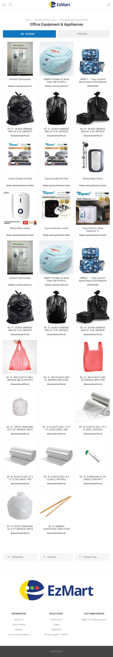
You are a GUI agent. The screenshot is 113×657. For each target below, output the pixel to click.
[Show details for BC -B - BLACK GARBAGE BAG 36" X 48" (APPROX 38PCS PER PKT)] (93, 108)
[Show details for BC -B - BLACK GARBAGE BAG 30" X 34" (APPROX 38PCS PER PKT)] (20, 108)
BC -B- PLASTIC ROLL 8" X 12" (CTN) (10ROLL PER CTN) (20, 479)
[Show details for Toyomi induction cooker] (57, 208)
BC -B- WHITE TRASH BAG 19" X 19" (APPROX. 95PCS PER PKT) (20, 529)
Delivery (19, 629)
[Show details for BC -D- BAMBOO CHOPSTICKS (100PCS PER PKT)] (57, 506)
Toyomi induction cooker (56, 228)
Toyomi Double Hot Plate (20, 178)
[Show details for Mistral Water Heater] (93, 158)
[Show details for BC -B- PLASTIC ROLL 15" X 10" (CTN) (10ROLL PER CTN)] (57, 407)
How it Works (18, 624)
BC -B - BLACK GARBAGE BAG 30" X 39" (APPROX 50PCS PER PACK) (56, 131)
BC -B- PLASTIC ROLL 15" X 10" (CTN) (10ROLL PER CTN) (56, 430)
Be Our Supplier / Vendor (56, 634)
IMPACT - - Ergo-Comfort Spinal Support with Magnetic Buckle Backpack (93, 82)
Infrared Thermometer (20, 79)
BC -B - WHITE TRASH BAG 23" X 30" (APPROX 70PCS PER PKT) (20, 430)
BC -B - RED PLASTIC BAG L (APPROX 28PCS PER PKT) (20, 378)
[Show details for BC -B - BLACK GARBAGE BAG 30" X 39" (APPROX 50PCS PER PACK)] (57, 108)
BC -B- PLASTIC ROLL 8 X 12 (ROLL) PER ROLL (56, 478)
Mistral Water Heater (93, 178)
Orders (56, 624)
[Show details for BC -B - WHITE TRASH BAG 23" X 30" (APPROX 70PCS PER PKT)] (20, 407)
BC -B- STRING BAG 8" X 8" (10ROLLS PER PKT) (93, 478)
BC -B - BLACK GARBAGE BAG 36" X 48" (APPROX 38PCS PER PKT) (92, 131)
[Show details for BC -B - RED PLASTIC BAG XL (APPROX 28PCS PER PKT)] (57, 357)
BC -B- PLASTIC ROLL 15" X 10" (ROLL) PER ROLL (92, 428)
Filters (29, 34)
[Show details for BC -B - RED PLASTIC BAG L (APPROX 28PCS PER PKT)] (20, 357)
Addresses (56, 629)
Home (28, 20)
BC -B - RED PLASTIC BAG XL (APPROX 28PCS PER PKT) (56, 380)
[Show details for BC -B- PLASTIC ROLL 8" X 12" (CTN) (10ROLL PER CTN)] (20, 456)
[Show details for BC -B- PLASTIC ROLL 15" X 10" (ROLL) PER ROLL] (93, 407)
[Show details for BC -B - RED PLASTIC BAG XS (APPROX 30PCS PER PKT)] (93, 357)
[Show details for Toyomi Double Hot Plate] (20, 158)
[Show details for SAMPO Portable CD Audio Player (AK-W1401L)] (57, 59)
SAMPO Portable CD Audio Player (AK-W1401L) (56, 80)
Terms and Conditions (19, 634)
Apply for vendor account (94, 619)
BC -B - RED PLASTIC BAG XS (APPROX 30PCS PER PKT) (93, 380)
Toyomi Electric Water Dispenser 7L (92, 229)
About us (18, 619)
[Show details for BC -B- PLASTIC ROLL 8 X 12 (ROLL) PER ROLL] (57, 456)
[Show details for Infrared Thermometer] (20, 59)
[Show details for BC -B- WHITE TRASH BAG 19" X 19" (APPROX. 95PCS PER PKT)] (20, 506)
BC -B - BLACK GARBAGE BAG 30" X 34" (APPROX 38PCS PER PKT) (20, 131)
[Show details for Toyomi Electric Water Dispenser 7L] (93, 208)
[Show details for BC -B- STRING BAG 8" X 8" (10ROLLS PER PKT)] (93, 456)
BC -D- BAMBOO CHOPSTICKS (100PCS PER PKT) (56, 529)
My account (56, 619)
